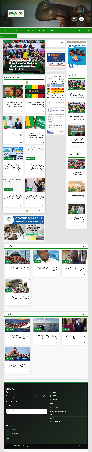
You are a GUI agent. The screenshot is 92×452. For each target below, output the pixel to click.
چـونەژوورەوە (88, 30)
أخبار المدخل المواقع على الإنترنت (58, 411)
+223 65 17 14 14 (15, 433)
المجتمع (22, 30)
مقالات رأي (46, 246)
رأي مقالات (33, 30)
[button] (79, 30)
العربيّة (81, 18)
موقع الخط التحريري (13, 401)
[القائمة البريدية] (45, 411)
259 (39, 82)
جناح (11, 69)
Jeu (39, 30)
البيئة (27, 30)
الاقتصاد (7, 30)
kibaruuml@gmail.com (16, 438)
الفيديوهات (52, 414)
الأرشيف (43, 30)
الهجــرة (46, 314)
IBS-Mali (16, 446)
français (74, 18)
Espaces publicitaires (55, 408)
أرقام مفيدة (50, 30)
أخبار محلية (14, 30)
